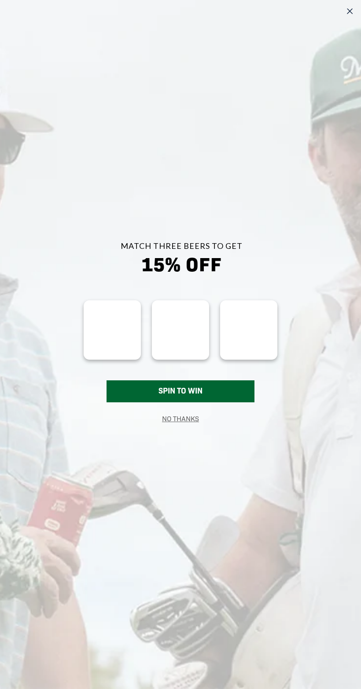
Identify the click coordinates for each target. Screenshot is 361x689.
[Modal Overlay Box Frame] (180, 344)
